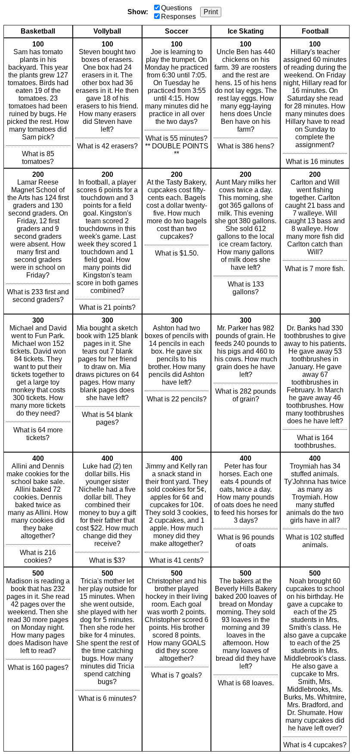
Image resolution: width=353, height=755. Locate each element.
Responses (178, 16)
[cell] (38, 103)
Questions (176, 8)
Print (211, 11)
